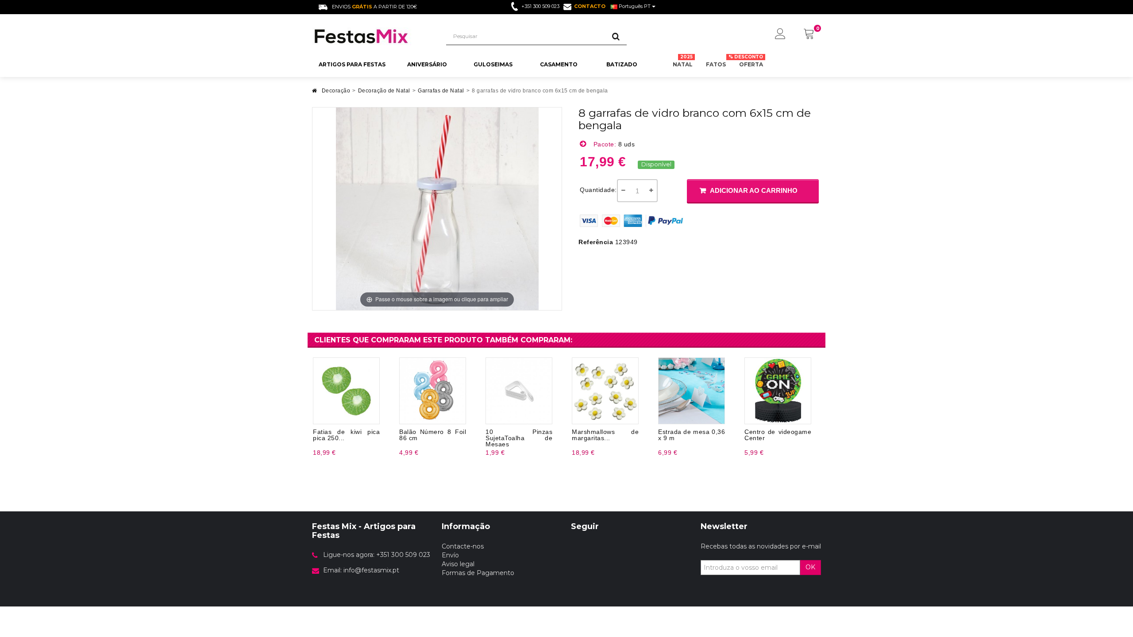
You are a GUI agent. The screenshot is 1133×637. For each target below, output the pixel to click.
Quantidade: (598, 189)
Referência (595, 242)
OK (810, 567)
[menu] (780, 34)
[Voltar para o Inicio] (314, 93)
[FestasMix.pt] (372, 36)
